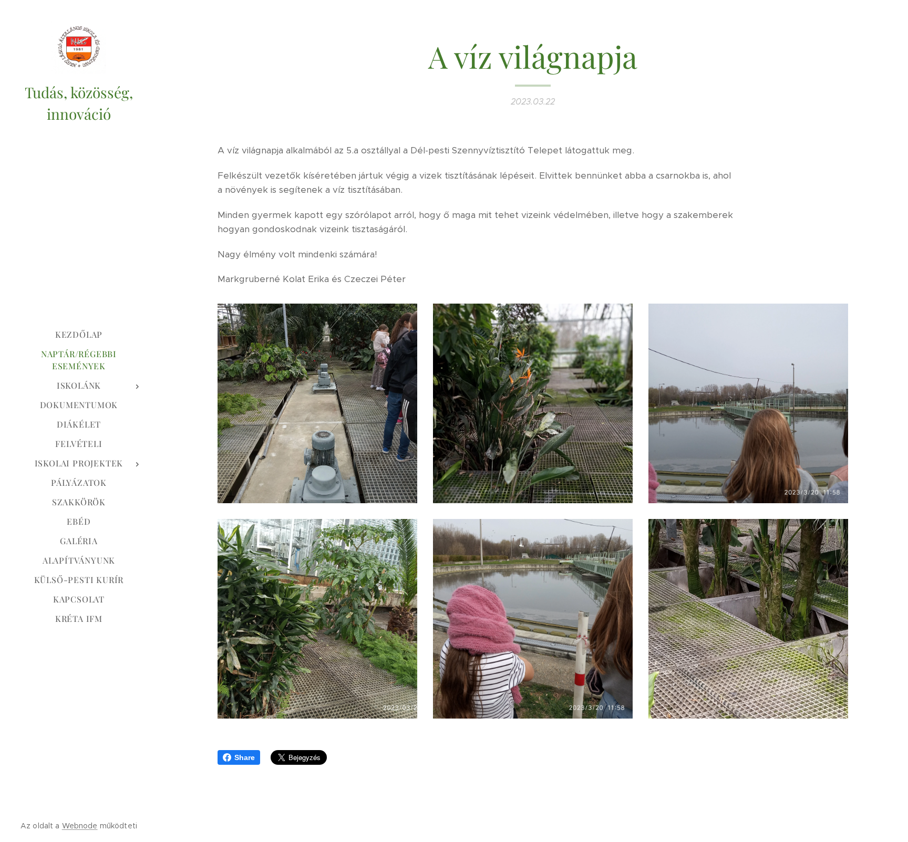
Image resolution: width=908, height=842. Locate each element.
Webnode (80, 825)
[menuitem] (78, 334)
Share (244, 757)
